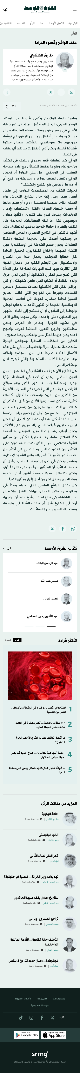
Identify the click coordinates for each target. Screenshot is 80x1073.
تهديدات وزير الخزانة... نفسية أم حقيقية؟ (31, 873)
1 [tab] (51, 624)
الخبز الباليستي (48, 831)
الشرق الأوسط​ (56, 20)
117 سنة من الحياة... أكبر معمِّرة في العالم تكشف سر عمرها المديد (40, 721)
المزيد (8, 545)
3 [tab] (29, 624)
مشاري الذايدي (52, 816)
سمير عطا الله (49, 578)
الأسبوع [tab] (8, 636)
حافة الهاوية (50, 810)
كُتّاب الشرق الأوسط (60, 545)
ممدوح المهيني (52, 946)
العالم (42, 20)
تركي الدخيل (53, 858)
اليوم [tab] (17, 636)
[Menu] (76, 7)
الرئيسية (73, 20)
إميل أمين (54, 963)
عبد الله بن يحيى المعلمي (42, 613)
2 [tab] (40, 624)
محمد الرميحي (52, 921)
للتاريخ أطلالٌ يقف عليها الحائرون (36, 894)
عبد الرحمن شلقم (50, 900)
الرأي (32, 20)
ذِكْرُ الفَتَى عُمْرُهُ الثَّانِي (44, 852)
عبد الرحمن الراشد (47, 560)
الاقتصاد (21, 20)
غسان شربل (50, 595)
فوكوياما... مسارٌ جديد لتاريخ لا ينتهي (33, 957)
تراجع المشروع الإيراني (43, 915)
